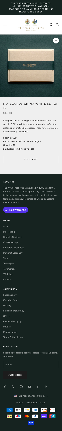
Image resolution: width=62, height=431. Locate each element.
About (6, 226)
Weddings (8, 274)
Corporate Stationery (13, 247)
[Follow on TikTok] (37, 386)
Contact (7, 279)
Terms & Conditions (13, 337)
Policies (7, 326)
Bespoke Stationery (12, 237)
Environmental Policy (13, 310)
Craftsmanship (10, 242)
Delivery (7, 305)
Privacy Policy (10, 332)
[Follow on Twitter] (13, 386)
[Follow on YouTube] (29, 386)
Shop (5, 258)
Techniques (8, 263)
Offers (6, 316)
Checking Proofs (11, 300)
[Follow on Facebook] (4, 386)
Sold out (31, 159)
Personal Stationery (13, 252)
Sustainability (10, 294)
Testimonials (9, 268)
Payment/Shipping (12, 321)
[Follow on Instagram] (21, 386)
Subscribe (15, 375)
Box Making (9, 231)
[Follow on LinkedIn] (46, 386)
